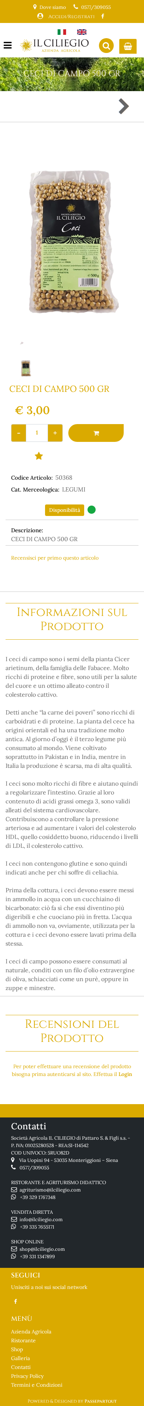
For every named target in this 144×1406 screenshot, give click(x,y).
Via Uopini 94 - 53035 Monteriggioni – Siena (68, 1160)
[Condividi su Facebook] (65, 573)
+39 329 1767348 (37, 1197)
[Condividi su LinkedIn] (91, 573)
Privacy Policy (27, 1376)
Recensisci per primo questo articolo (55, 557)
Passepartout (101, 1401)
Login (125, 1074)
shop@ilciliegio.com (42, 1249)
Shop (17, 1349)
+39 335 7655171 (37, 1227)
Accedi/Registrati (71, 16)
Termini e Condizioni (36, 1385)
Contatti (21, 1367)
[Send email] (119, 573)
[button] (72, 240)
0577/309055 (96, 7)
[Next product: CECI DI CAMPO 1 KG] (123, 106)
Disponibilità (64, 510)
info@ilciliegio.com (41, 1219)
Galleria (20, 1358)
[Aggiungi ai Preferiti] (38, 455)
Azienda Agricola (31, 1331)
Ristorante (23, 1340)
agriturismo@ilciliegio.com (50, 1190)
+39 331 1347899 (37, 1256)
